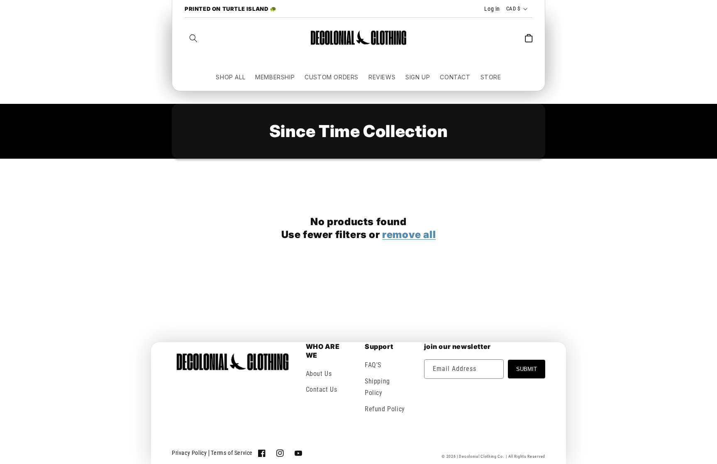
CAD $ (513, 8)
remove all (409, 234)
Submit (526, 369)
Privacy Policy (189, 452)
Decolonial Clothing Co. (481, 456)
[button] (193, 38)
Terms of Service (232, 452)
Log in (492, 8)
